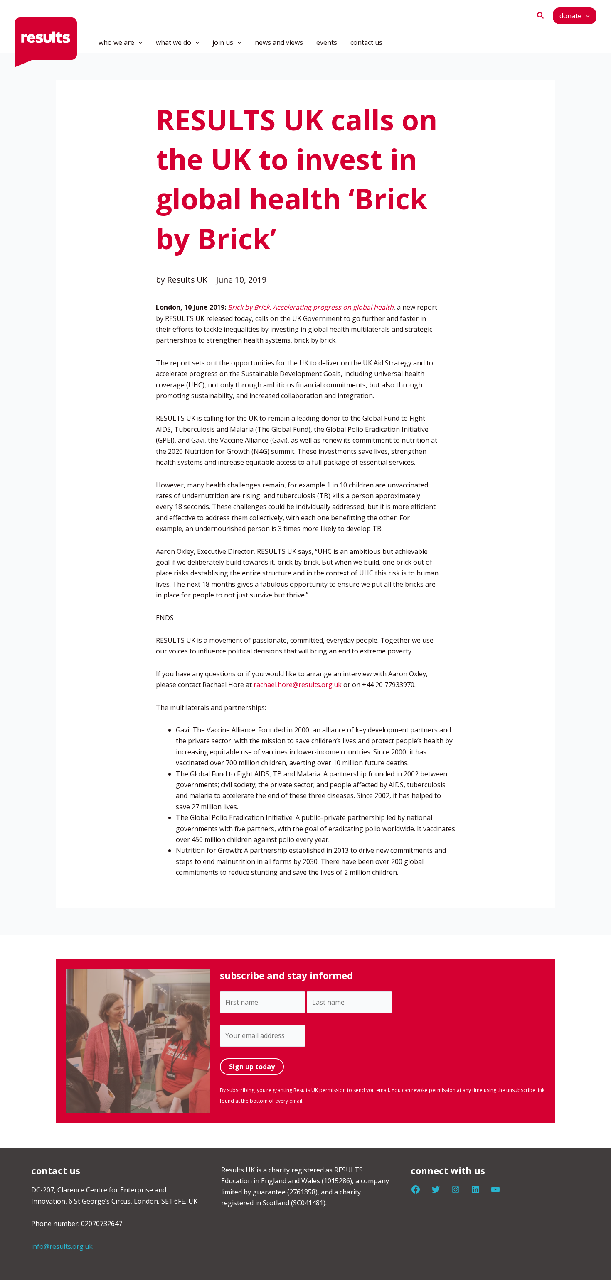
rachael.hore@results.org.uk (298, 684)
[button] (540, 15)
